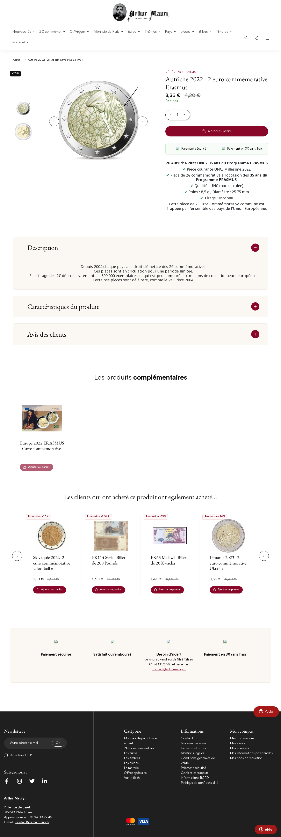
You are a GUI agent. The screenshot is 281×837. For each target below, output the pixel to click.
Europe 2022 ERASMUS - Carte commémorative (42, 445)
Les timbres (132, 758)
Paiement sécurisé (193, 768)
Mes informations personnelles (251, 753)
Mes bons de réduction (246, 758)
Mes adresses (239, 748)
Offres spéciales (135, 773)
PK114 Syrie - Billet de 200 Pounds (108, 560)
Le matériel (131, 768)
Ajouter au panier (219, 131)
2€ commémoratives (139, 748)
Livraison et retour (193, 748)
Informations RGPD (195, 778)
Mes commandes (242, 738)
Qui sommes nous (193, 743)
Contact (187, 738)
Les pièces (131, 763)
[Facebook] (6, 781)
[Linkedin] (44, 781)
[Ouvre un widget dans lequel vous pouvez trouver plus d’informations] (265, 830)
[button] (266, 711)
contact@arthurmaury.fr (169, 669)
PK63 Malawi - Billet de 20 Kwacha (169, 560)
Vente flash (132, 778)
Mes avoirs (237, 743)
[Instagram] (19, 781)
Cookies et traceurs (195, 773)
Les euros (130, 753)
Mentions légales (192, 753)
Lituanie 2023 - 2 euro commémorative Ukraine (228, 562)
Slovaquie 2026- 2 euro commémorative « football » (51, 562)
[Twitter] (32, 781)
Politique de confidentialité (199, 783)
